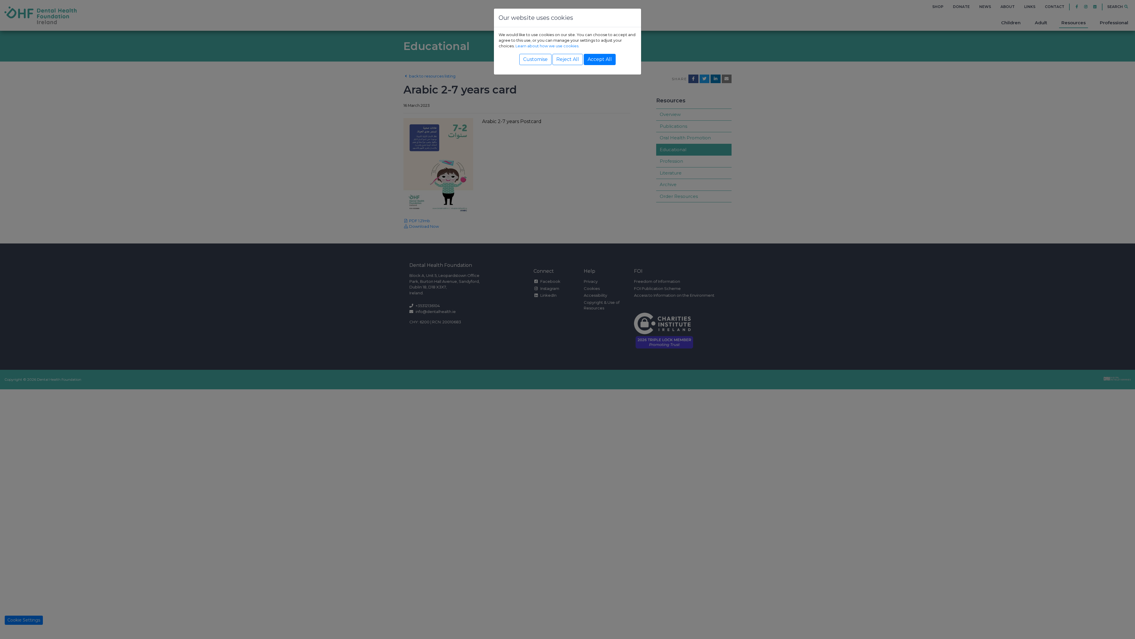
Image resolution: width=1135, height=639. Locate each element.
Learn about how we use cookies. (547, 46)
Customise (535, 59)
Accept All (600, 59)
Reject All (567, 59)
